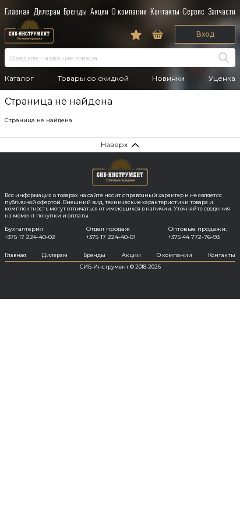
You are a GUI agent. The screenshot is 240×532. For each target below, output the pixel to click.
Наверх (114, 144)
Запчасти (221, 11)
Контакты (164, 11)
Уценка (222, 78)
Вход (205, 34)
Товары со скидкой (93, 78)
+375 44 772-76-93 (194, 237)
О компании (129, 11)
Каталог (19, 78)
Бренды (75, 11)
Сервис (193, 11)
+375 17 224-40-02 (30, 237)
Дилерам (47, 11)
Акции (99, 11)
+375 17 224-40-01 (111, 237)
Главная (17, 11)
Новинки (168, 78)
